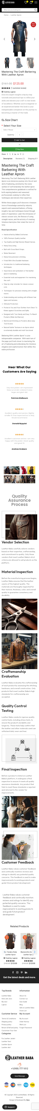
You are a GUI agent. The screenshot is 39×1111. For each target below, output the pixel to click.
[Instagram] (17, 972)
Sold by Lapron (9, 92)
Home (6, 15)
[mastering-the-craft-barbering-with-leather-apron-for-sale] (19, 63)
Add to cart (20, 140)
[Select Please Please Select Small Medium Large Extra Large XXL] (19, 130)
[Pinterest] (22, 972)
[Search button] (35, 10)
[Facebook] (13, 972)
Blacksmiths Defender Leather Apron (28, 953)
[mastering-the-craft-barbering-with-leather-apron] (7, 62)
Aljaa (28, 1100)
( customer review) (18, 88)
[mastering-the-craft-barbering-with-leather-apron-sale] (30, 63)
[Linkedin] (26, 972)
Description (7, 159)
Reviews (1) (20, 159)
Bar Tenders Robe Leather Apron (10, 953)
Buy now (20, 149)
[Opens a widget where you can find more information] (9, 1107)
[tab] (8, 158)
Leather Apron (16, 15)
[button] (4, 39)
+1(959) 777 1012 (19, 1068)
